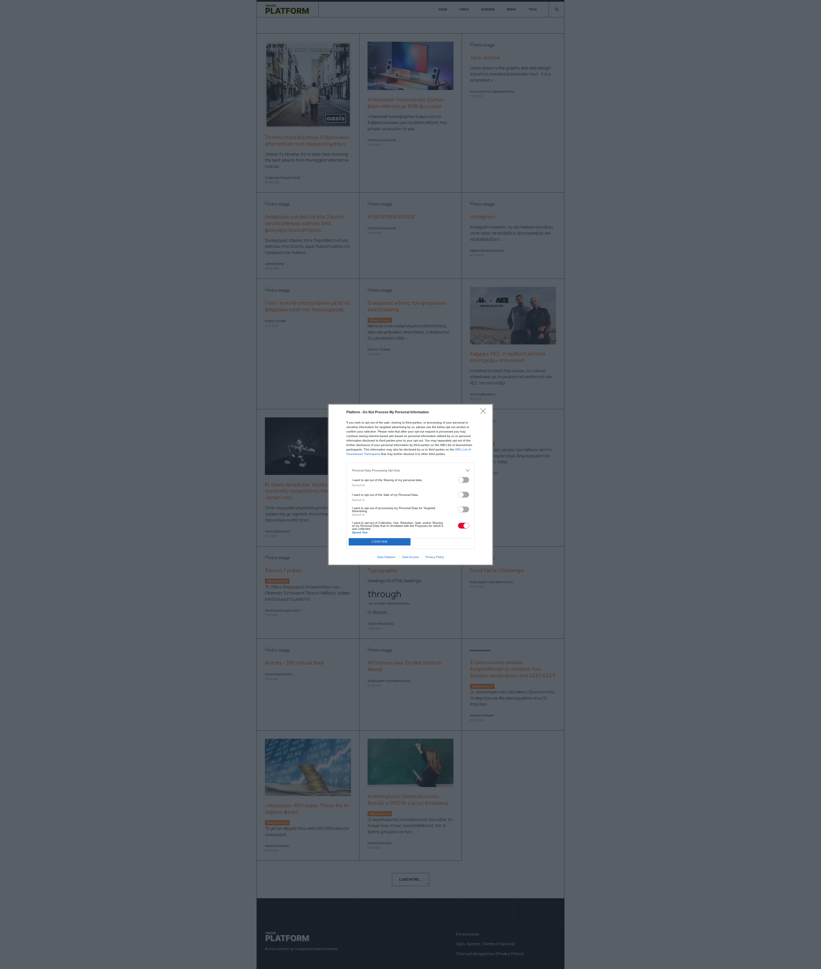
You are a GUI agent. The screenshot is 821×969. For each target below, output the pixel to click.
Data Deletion (386, 557)
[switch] (463, 480)
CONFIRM (380, 541)
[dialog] (410, 484)
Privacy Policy (434, 557)
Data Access (410, 557)
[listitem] (410, 470)
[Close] (484, 412)
